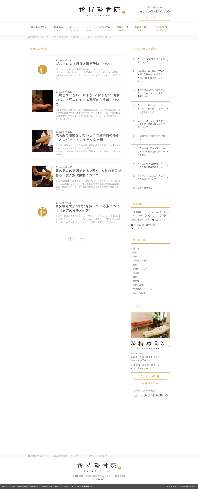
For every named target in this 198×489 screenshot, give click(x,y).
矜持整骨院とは (39, 28)
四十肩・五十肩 (140, 260)
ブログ (88, 28)
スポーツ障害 (139, 293)
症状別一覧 (123, 28)
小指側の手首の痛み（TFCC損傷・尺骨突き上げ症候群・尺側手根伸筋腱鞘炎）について (151, 76)
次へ (82, 238)
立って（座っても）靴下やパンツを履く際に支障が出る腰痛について (151, 124)
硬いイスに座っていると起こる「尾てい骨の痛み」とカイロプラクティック (151, 108)
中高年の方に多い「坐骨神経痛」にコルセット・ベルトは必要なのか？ (151, 93)
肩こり (136, 248)
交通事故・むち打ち (142, 289)
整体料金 (58, 28)
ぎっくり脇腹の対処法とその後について (151, 60)
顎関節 (136, 273)
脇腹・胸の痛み (145, 188)
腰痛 (135, 252)
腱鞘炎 (136, 281)
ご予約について (156, 17)
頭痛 (135, 256)
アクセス (74, 28)
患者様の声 (141, 28)
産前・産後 (138, 285)
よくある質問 (160, 28)
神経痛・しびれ (140, 269)
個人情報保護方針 (188, 487)
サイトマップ (172, 487)
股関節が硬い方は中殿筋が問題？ (151, 137)
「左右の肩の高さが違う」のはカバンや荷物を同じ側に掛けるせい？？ (151, 151)
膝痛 (135, 277)
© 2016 (83, 486)
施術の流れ (104, 28)
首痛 (135, 264)
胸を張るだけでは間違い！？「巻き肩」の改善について (151, 165)
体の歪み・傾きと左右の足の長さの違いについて (151, 177)
